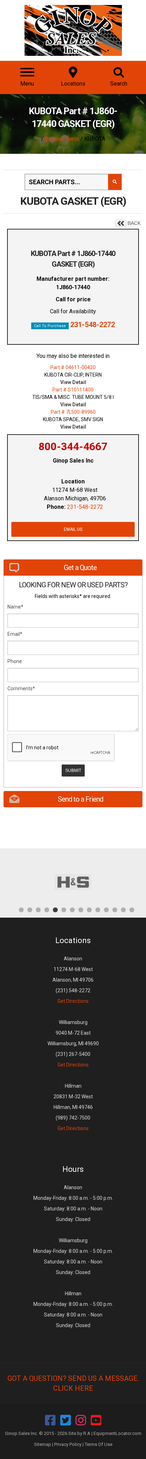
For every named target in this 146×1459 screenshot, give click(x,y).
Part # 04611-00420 (73, 367)
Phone (14, 661)
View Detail (73, 382)
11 (106, 909)
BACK (134, 223)
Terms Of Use (98, 1444)
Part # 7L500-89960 (73, 412)
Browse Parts (62, 138)
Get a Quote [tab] (80, 567)
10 (98, 909)
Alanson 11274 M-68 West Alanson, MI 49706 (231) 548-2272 (73, 980)
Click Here (73, 1388)
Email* (14, 634)
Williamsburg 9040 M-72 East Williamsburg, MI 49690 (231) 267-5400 (73, 1043)
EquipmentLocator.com (117, 1433)
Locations (73, 940)
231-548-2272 (92, 324)
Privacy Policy (68, 1444)
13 (123, 909)
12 (115, 909)
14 (132, 909)
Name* (15, 607)
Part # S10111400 (73, 390)
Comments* (21, 688)
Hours (73, 1169)
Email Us (73, 529)
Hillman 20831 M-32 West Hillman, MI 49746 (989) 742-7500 (73, 1107)
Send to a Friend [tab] (80, 799)
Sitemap (42, 1444)
